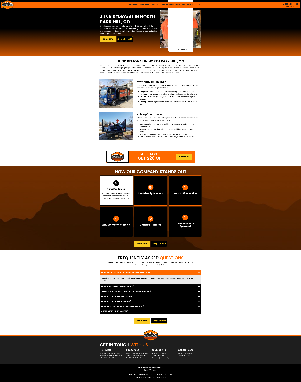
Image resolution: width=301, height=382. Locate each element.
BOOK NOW (108, 39)
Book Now (198, 5)
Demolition (155, 5)
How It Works (133, 5)
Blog (130, 374)
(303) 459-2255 (124, 39)
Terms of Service (156, 374)
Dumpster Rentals (168, 5)
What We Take (144, 5)
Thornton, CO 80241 (159, 353)
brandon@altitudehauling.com (162, 358)
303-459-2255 (291, 4)
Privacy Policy (143, 374)
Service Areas (180, 5)
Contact (190, 5)
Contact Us (168, 374)
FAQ (135, 374)
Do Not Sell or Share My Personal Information (150, 378)
